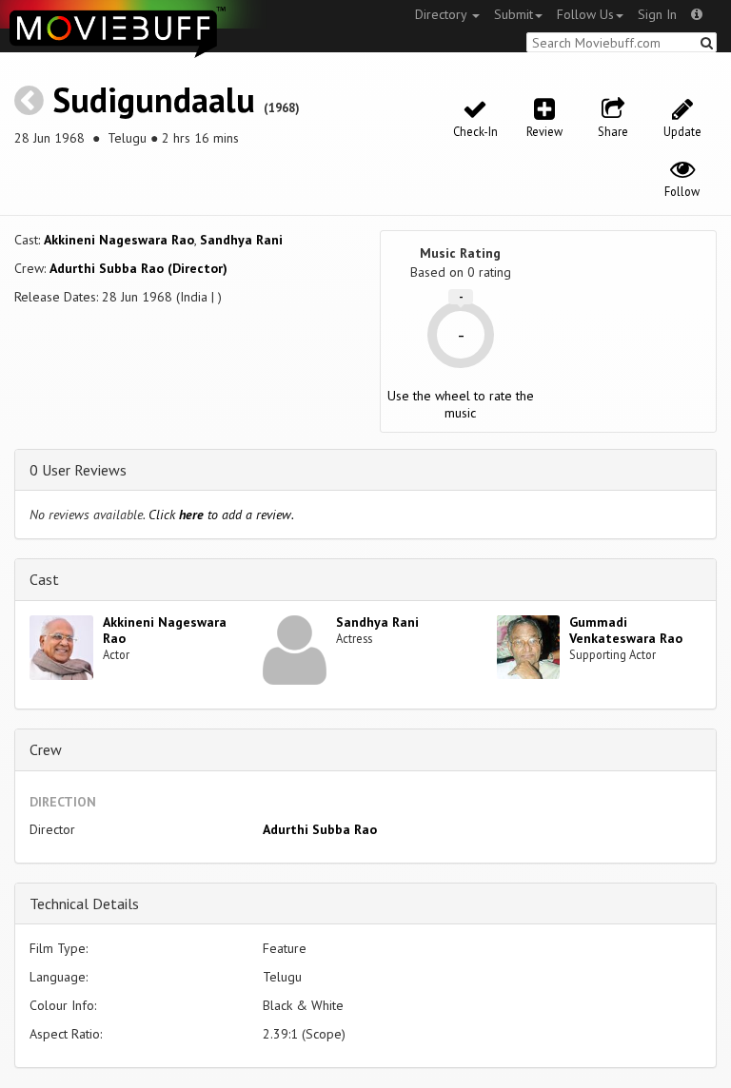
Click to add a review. (221, 514)
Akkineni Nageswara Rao (119, 239)
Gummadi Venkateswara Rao (625, 630)
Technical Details (84, 903)
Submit (513, 14)
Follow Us (585, 14)
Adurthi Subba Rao (320, 829)
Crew (46, 749)
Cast (44, 579)
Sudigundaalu (153, 99)
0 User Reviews (78, 469)
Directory (442, 14)
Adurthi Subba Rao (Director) (138, 268)
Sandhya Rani (241, 239)
